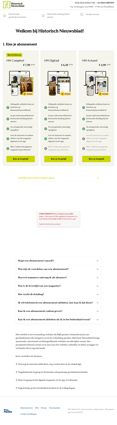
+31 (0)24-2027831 (105, 2)
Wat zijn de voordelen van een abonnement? (43, 269)
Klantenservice (27, 408)
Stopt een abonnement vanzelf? (36, 260)
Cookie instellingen (29, 414)
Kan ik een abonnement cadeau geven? (40, 311)
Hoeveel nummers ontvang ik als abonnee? (42, 277)
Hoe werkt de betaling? (31, 294)
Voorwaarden (54, 408)
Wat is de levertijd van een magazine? (39, 286)
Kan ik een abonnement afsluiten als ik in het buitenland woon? (54, 319)
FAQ (37, 408)
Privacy (44, 408)
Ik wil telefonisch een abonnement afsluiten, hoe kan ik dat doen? (55, 302)
